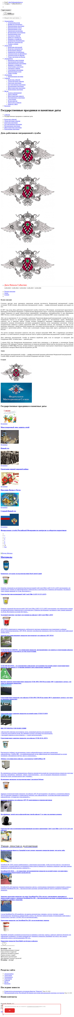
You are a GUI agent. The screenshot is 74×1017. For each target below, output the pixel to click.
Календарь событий (14, 80)
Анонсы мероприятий (15, 93)
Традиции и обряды (14, 68)
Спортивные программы (15, 70)
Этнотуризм (8, 45)
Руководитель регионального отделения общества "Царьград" (23, 991)
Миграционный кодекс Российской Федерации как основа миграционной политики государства (34, 993)
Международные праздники (16, 88)
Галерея (6, 294)
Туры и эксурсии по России (16, 57)
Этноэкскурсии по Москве (16, 55)
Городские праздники (14, 83)
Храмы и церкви (13, 44)
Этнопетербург (9, 21)
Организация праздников (16, 62)
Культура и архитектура (15, 42)
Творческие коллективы (15, 31)
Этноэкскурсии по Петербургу (17, 53)
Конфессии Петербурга (15, 24)
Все (5, 547)
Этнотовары (8, 75)
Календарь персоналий (15, 47)
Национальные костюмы (15, 76)
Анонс (6, 293)
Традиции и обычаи (14, 36)
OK (10, 1010)
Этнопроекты (8, 58)
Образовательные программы (17, 63)
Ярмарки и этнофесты (15, 39)
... (4, 537)
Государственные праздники (17, 84)
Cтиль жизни (12, 99)
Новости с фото (13, 104)
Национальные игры (14, 34)
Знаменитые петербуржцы (16, 52)
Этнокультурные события (16, 81)
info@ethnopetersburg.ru (15, 2)
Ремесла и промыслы (14, 37)
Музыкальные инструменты (16, 32)
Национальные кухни (14, 29)
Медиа (6, 91)
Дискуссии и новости (14, 102)
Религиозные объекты (15, 50)
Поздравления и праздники (16, 97)
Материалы (6, 557)
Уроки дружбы (12, 73)
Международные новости (16, 96)
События (7, 78)
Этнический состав (14, 23)
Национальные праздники (16, 26)
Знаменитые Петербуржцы (16, 40)
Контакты (7, 106)
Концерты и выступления (16, 60)
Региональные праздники (16, 86)
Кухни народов (12, 101)
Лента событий (12, 94)
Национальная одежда (15, 27)
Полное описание (9, 291)
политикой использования (33, 1006)
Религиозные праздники (15, 89)
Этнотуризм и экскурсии (15, 67)
